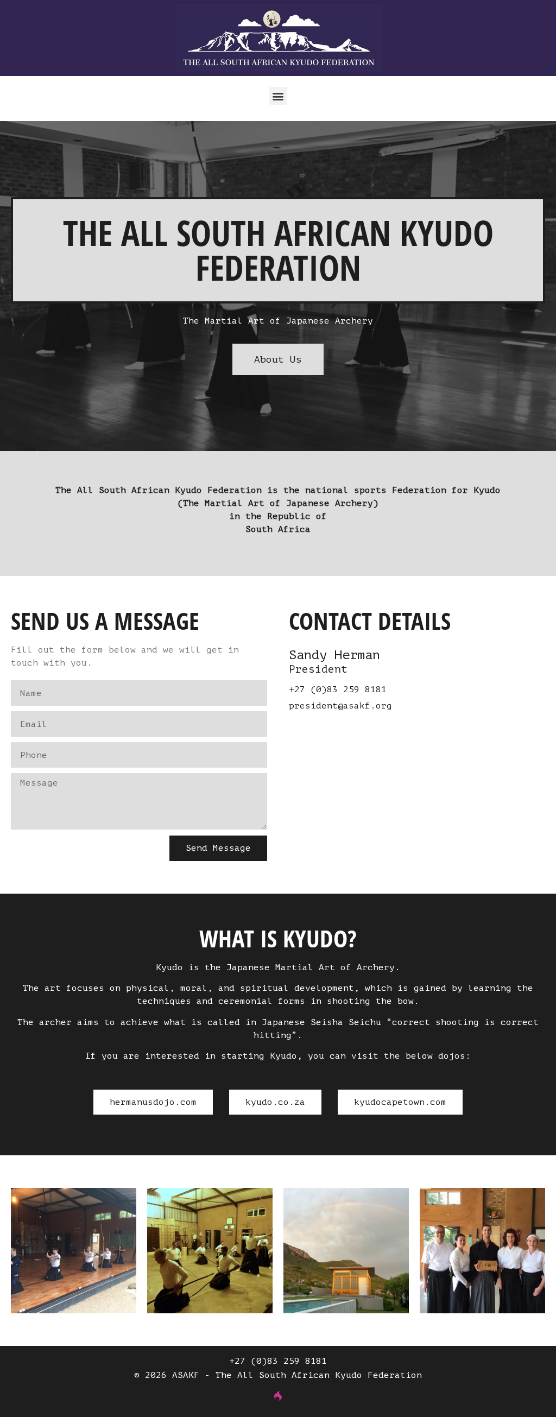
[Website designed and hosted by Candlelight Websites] (278, 1395)
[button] (278, 96)
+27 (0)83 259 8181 (338, 689)
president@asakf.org (340, 706)
